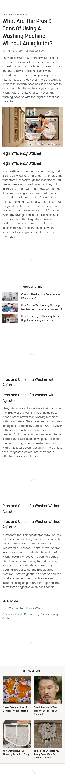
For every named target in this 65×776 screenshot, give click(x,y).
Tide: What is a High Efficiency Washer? (24, 608)
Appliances (21, 15)
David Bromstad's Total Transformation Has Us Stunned (45, 711)
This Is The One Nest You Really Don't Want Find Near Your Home (46, 754)
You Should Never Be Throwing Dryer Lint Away (16, 753)
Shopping (7, 15)
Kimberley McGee (14, 51)
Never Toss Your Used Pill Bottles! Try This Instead (16, 709)
